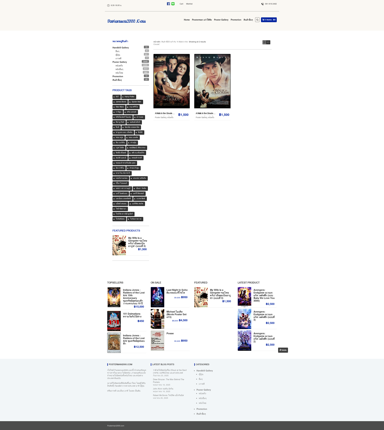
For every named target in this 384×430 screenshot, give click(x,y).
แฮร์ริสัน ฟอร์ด (137, 204)
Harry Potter (129, 97)
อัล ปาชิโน (120, 168)
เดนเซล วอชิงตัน (139, 178)
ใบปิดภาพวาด (135, 219)
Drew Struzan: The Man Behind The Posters (168, 380)
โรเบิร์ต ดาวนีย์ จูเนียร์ (124, 214)
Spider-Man (136, 102)
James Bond (121, 102)
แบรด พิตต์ (140, 199)
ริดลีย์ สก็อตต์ (121, 153)
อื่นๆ (117, 51)
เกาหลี (118, 58)
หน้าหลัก (156, 41)
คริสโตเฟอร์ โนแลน (123, 117)
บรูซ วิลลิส (120, 148)
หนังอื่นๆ (119, 69)
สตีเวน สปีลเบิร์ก (138, 153)
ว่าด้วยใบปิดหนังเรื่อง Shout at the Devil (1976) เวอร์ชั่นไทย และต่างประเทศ (170, 371)
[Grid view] (264, 42)
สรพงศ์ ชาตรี (137, 158)
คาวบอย (140, 117)
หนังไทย (119, 72)
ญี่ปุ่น (118, 54)
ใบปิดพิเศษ (120, 219)
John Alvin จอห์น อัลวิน (163, 388)
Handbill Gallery (120, 47)
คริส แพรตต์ (131, 112)
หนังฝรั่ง (170, 117)
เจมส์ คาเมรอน (121, 178)
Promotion (236, 19)
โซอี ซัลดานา (121, 209)
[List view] (268, 42)
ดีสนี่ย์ (140, 132)
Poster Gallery (221, 19)
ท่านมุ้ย (133, 143)
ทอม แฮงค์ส (133, 137)
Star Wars (120, 107)
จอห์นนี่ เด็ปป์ (135, 122)
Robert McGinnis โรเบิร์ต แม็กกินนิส (168, 395)
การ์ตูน (118, 112)
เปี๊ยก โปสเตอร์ (121, 183)
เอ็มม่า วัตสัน (141, 188)
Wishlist (189, 3)
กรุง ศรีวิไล (133, 107)
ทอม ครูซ (119, 137)
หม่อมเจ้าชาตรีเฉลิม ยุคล (125, 163)
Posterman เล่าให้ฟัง (202, 19)
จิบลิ (117, 127)
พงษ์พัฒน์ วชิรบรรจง (137, 148)
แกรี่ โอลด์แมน (121, 193)
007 (117, 97)
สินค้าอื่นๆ (248, 19)
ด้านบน (283, 350)
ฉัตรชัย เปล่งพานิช (132, 127)
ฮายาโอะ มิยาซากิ (123, 173)
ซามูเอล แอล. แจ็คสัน (124, 132)
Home (187, 19)
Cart (181, 3)
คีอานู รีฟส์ (120, 122)
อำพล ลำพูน (134, 168)
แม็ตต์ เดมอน (121, 204)
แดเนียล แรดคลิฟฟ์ (123, 199)
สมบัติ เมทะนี (121, 158)
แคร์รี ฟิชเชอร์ (138, 193)
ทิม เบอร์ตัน (120, 143)
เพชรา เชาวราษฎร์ (123, 188)
